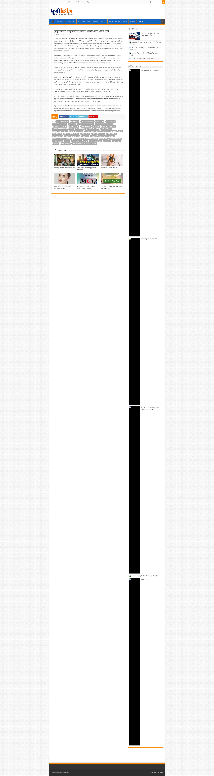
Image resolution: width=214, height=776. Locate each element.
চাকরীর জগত (96, 21)
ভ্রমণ (110, 21)
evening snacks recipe (60, 131)
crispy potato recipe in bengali (63, 129)
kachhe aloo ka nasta (109, 131)
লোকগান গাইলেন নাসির (146, 579)
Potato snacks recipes (73, 136)
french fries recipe (76, 131)
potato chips (86, 134)
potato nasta (112, 134)
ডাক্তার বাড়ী (81, 21)
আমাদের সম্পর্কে (53, 2)
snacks (93, 136)
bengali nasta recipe (59, 126)
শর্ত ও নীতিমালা (68, 2)
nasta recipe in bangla (71, 134)
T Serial (140, 21)
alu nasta (72, 124)
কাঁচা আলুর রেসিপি (116, 141)
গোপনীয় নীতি (76, 2)
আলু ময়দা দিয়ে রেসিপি (76, 141)
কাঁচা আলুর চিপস (107, 141)
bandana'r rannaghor (86, 124)
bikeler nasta (86, 126)
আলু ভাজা (67, 141)
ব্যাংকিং (89, 21)
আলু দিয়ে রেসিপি (103, 138)
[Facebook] (150, 2)
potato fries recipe (99, 134)
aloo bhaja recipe (62, 121)
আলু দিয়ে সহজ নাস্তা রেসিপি (115, 138)
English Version (91, 2)
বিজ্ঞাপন (83, 2)
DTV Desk (58, 35)
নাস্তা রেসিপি (55, 143)
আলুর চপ (85, 141)
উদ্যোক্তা (117, 21)
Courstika (160, 772)
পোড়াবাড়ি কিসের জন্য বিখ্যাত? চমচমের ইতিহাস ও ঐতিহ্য (145, 58)
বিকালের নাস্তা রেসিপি (65, 143)
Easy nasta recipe (93, 129)
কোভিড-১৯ (124, 21)
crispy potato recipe (108, 126)
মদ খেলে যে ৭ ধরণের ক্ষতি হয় (109, 168)
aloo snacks (111, 121)
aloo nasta (75, 121)
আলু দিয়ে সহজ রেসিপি (57, 141)
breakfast (96, 126)
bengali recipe (74, 126)
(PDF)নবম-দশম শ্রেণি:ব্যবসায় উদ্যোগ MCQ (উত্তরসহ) (86, 187)
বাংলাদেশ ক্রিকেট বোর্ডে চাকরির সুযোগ (150, 70)
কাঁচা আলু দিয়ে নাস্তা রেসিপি (95, 141)
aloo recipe (100, 121)
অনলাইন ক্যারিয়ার (70, 21)
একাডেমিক (59, 21)
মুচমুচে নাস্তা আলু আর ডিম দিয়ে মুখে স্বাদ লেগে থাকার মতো (84, 143)
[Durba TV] (61, 11)
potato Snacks (58, 136)
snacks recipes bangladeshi (62, 138)
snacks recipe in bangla (106, 136)
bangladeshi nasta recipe (104, 124)
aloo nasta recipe (87, 121)
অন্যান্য (103, 21)
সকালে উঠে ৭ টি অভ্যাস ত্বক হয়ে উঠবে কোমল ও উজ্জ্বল (63, 187)
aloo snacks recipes (59, 124)
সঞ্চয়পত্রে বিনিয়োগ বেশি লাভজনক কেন (64, 168)
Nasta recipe (57, 134)
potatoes (85, 136)
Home (53, 21)
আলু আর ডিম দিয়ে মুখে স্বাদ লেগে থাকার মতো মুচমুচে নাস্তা (85, 138)
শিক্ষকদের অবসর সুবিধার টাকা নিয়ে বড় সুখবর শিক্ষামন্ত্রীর (145, 576)
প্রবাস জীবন (132, 21)
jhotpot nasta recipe (92, 131)
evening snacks (106, 129)
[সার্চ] (163, 2)
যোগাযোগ (61, 2)
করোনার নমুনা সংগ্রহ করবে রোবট (149, 239)
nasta (120, 131)
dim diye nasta (80, 129)
